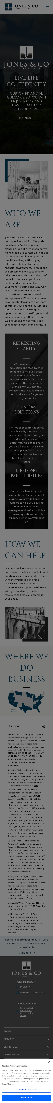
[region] (26, 1081)
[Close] (49, 1062)
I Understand (26, 1098)
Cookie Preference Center (26, 1090)
